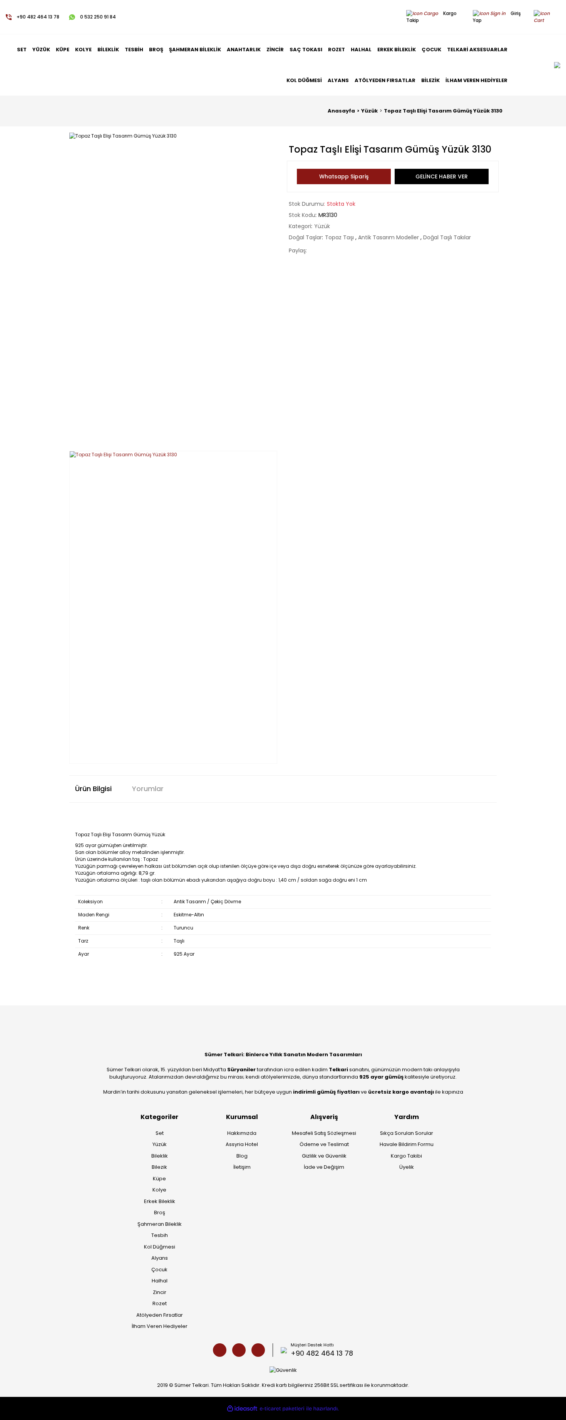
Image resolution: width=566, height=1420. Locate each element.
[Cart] (549, 16)
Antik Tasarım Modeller (389, 237)
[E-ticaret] (282, 1409)
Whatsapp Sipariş (343, 176)
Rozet (159, 1303)
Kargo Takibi (406, 1156)
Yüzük (322, 226)
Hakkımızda (241, 1133)
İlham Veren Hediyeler (160, 1326)
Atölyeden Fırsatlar (159, 1315)
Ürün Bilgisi (93, 788)
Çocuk (159, 1269)
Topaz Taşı (340, 237)
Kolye (159, 1189)
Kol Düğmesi (159, 1246)
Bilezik (159, 1167)
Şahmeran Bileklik (159, 1224)
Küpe (159, 1178)
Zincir (159, 1292)
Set (160, 1133)
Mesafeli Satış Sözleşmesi (324, 1133)
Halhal (159, 1280)
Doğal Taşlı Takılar (447, 237)
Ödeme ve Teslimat (324, 1144)
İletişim (242, 1167)
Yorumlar (148, 788)
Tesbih (159, 1235)
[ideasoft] (242, 1408)
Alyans (159, 1258)
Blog (242, 1156)
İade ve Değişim (324, 1167)
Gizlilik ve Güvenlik (324, 1156)
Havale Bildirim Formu (407, 1144)
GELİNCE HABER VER (441, 176)
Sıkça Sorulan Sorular (406, 1133)
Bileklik (159, 1156)
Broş (159, 1212)
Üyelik (406, 1167)
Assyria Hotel (242, 1144)
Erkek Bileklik (159, 1201)
